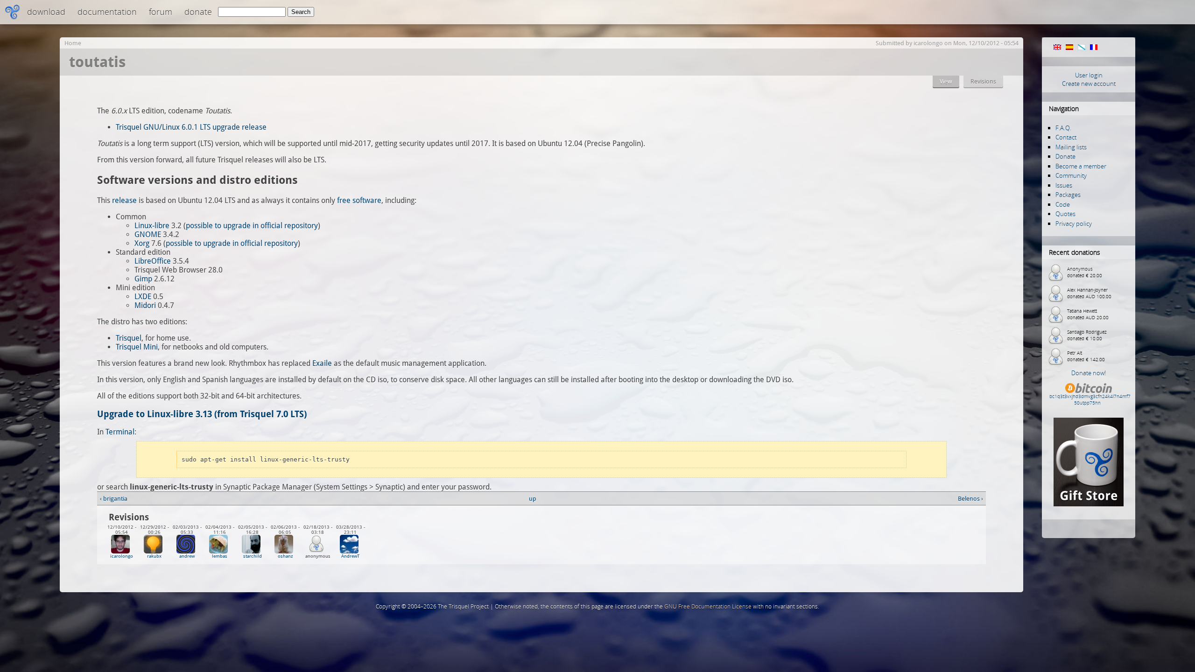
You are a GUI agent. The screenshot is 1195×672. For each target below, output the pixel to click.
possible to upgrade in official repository (252, 225)
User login (1089, 75)
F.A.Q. (1063, 128)
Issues (1063, 185)
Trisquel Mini (137, 347)
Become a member (1080, 166)
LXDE (142, 296)
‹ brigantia (113, 498)
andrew (187, 556)
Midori (145, 305)
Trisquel (128, 338)
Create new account (1089, 83)
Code (1062, 204)
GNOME (147, 234)
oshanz (285, 556)
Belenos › (970, 498)
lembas (219, 556)
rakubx (154, 556)
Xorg (141, 243)
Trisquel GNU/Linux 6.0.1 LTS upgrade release (191, 127)
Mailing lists (1071, 147)
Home (72, 43)
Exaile (322, 363)
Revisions (983, 81)
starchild (252, 556)
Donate (198, 11)
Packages (1068, 194)
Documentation (107, 11)
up (532, 498)
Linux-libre (151, 225)
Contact (1065, 137)
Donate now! (1088, 373)
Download (46, 11)
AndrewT (350, 556)
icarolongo (928, 43)
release (124, 200)
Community (1071, 175)
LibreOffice (152, 261)
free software (359, 200)
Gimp (143, 278)
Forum (160, 11)
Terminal (119, 431)
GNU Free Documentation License (708, 606)
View (946, 81)
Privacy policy (1073, 223)
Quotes (1065, 214)
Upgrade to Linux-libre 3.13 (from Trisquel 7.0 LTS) (202, 414)
